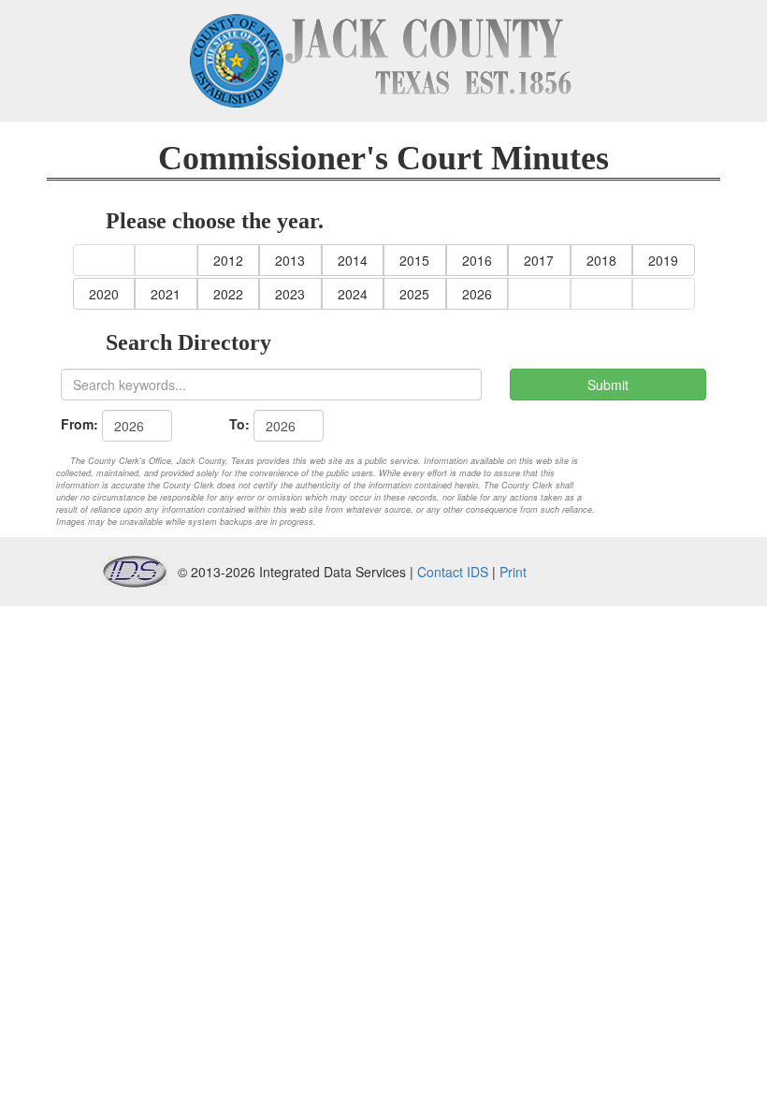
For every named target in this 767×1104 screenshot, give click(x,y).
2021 (166, 293)
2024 (353, 293)
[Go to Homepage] (383, 61)
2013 (290, 260)
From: (79, 423)
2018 (601, 260)
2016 (477, 260)
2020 (104, 293)
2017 (539, 260)
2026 (477, 293)
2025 (414, 293)
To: (239, 423)
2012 (228, 260)
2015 (414, 260)
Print (513, 571)
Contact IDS (452, 571)
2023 (290, 293)
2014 (353, 260)
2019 (663, 260)
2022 (228, 293)
